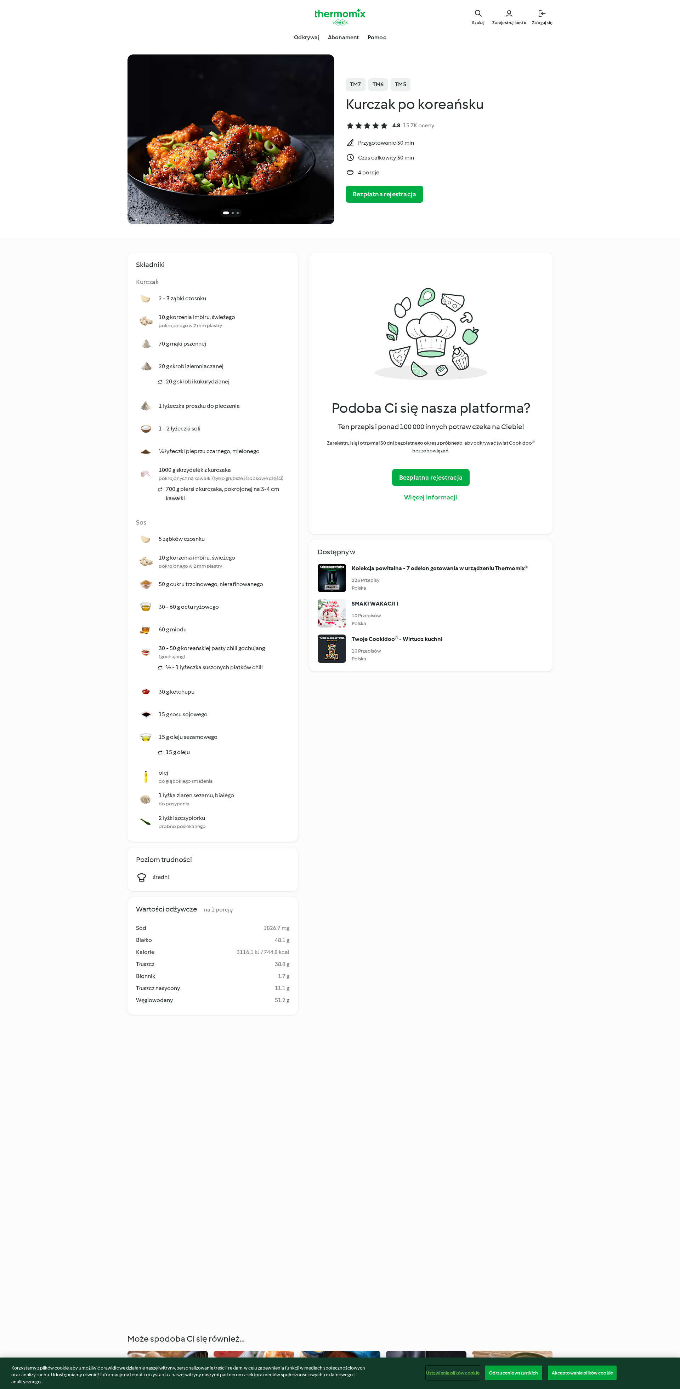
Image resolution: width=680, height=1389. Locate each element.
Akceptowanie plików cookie (582, 1372)
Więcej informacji (430, 497)
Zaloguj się (542, 22)
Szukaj (478, 22)
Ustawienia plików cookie (453, 1372)
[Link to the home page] (340, 16)
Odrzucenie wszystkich (513, 1372)
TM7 (355, 84)
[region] (340, 1373)
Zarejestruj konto (509, 22)
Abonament (343, 37)
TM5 (400, 84)
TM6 (378, 84)
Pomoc (377, 37)
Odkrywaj (306, 37)
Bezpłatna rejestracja (384, 194)
